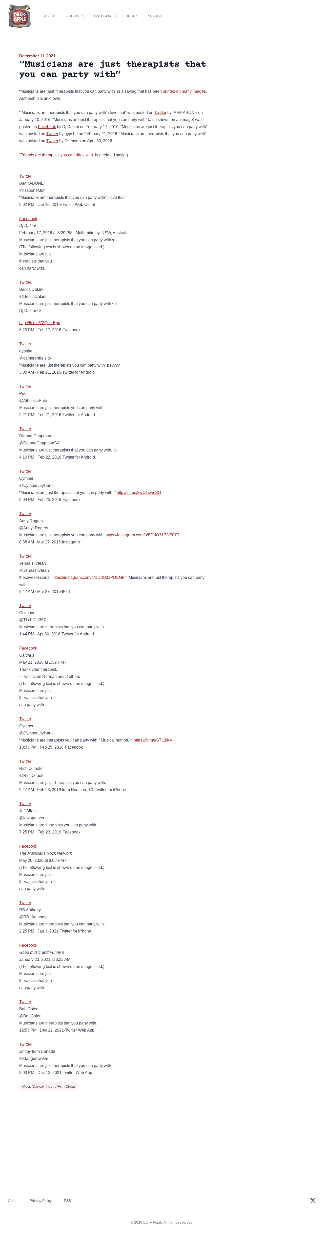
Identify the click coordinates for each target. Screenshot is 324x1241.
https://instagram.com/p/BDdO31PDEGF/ (142, 535)
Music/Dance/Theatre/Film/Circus (49, 1086)
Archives (75, 16)
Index (132, 16)
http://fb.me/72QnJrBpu (39, 323)
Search (155, 16)
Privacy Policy (41, 1201)
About (50, 16)
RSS (67, 1201)
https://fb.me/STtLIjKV (153, 740)
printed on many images (184, 91)
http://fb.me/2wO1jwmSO (139, 492)
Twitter (160, 112)
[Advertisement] (259, 92)
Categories (105, 16)
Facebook (47, 127)
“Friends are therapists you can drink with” (56, 155)
